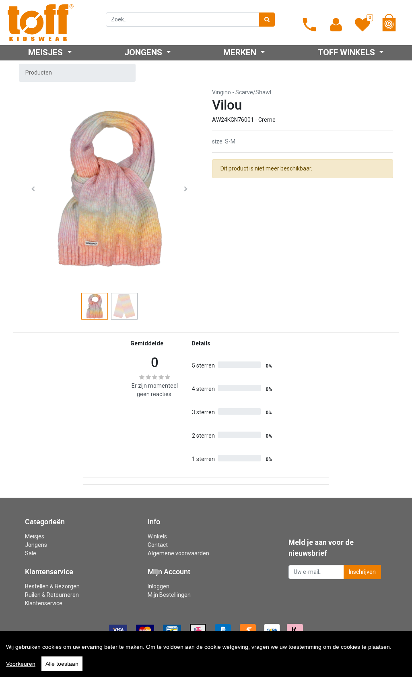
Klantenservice (43, 603)
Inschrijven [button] (362, 572)
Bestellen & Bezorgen (52, 586)
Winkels (157, 536)
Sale (30, 553)
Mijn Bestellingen (169, 595)
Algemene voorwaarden (178, 553)
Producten (38, 72)
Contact (158, 545)
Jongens (36, 545)
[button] (33, 189)
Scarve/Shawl (253, 92)
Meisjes (34, 536)
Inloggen (158, 586)
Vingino (221, 92)
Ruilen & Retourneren (52, 595)
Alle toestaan (61, 663)
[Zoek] (267, 19)
